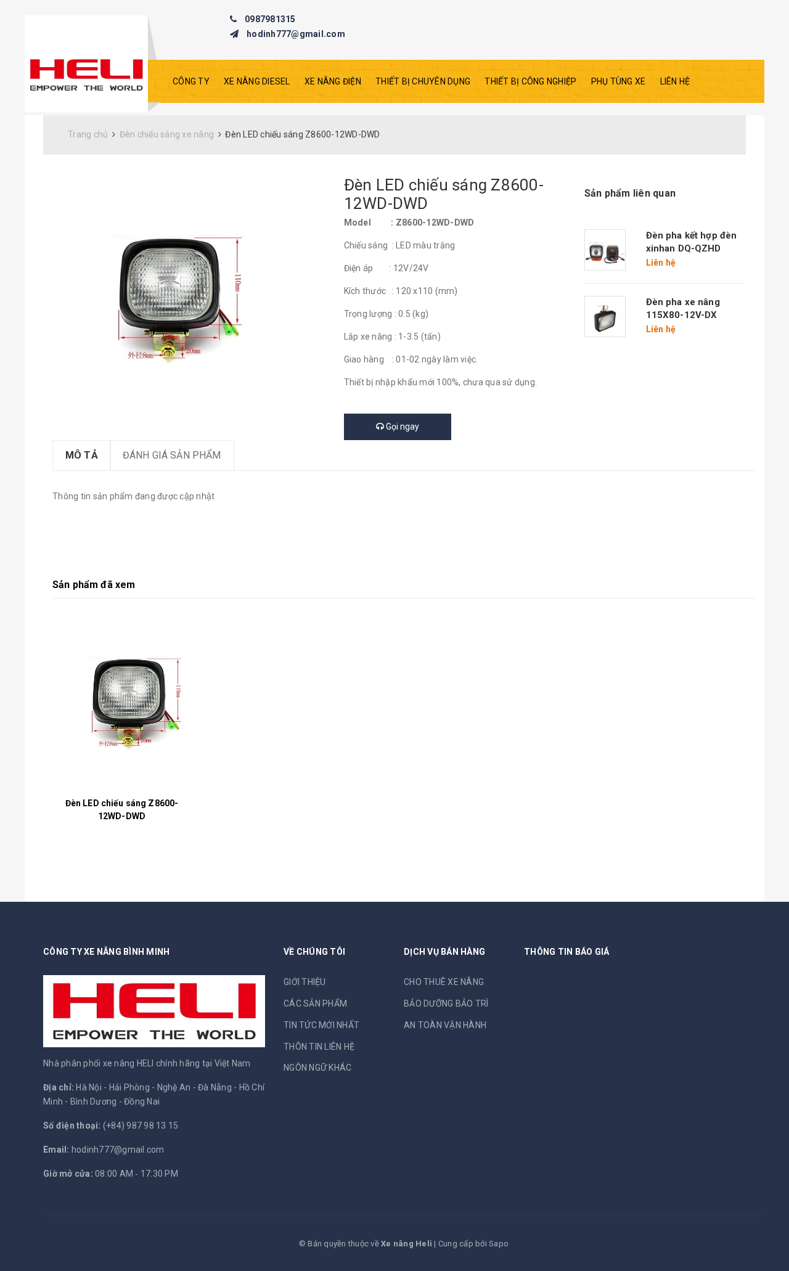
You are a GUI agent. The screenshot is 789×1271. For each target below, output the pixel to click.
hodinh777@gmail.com (296, 34)
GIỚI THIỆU (305, 982)
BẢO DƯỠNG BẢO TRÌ (446, 1003)
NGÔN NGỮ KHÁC (317, 1068)
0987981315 (270, 19)
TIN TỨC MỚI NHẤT (321, 1025)
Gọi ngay (401, 426)
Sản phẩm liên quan (630, 193)
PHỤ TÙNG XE (618, 81)
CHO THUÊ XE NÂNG (444, 982)
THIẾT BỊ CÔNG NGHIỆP (530, 81)
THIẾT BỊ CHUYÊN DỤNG (422, 81)
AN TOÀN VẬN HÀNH (445, 1025)
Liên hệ (675, 81)
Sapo (499, 1243)
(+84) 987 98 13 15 (141, 1125)
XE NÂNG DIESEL (257, 81)
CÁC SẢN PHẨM (315, 1003)
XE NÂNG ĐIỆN (333, 81)
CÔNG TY (191, 81)
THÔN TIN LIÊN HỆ (319, 1047)
